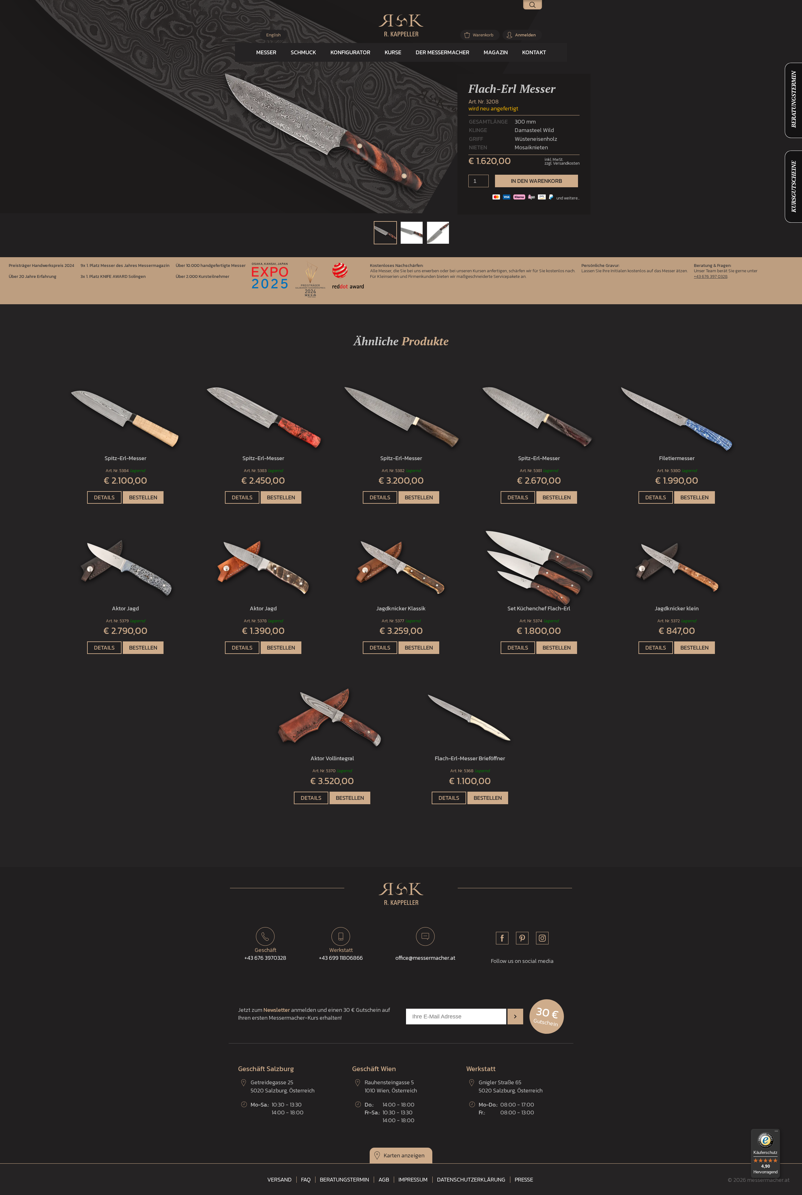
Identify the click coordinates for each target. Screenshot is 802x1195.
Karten (392, 1155)
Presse (524, 1179)
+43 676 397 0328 (710, 276)
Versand (279, 1179)
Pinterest (522, 938)
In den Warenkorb (536, 181)
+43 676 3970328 (265, 954)
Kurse (393, 52)
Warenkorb (483, 35)
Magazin (496, 52)
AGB (383, 1179)
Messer (266, 52)
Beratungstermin (344, 1179)
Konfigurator (350, 52)
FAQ (305, 1179)
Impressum (413, 1179)
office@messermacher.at (425, 957)
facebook (502, 938)
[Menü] (776, 1132)
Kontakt (534, 52)
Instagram (542, 938)
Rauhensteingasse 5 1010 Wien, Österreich (391, 1086)
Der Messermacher (442, 52)
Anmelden (525, 35)
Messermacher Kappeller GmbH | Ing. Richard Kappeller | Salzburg (401, 25)
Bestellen (143, 497)
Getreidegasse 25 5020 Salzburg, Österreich (283, 1086)
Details (104, 497)
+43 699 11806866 (341, 954)
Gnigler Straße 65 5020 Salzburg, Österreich (511, 1086)
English (273, 35)
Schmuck (303, 52)
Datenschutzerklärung (471, 1179)
